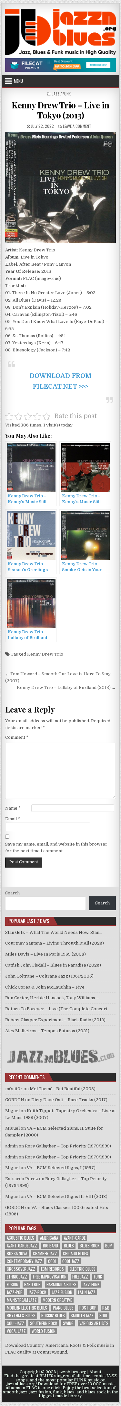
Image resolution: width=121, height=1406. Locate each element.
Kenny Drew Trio (45, 654)
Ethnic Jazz (17, 1277)
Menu (18, 81)
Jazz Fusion (62, 1292)
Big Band (50, 1246)
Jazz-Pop (15, 1292)
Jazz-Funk (90, 1284)
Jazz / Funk (61, 93)
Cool (52, 1261)
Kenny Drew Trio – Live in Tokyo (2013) (60, 110)
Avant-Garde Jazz (22, 1246)
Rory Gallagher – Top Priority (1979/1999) (68, 1146)
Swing (68, 1323)
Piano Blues (63, 1308)
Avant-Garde (75, 1238)
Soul (103, 1315)
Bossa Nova (17, 1253)
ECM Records (52, 1269)
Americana (49, 1238)
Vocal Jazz (16, 1331)
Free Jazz (80, 1277)
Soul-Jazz (15, 1323)
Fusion (12, 1284)
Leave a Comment (77, 126)
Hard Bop (32, 1284)
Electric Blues (83, 1269)
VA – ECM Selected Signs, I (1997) (61, 1167)
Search (12, 893)
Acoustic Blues (20, 1238)
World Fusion (43, 1331)
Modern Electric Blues (27, 1308)
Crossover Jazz (21, 1269)
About (95, 1372)
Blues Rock (89, 1246)
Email (12, 818)
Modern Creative (57, 1300)
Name (13, 808)
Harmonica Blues (61, 1284)
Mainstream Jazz (22, 1300)
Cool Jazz (70, 1261)
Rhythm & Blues (21, 1315)
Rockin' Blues (53, 1315)
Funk (98, 1277)
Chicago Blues (75, 1253)
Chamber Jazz (45, 1253)
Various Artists (93, 1323)
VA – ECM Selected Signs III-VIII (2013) (67, 1196)
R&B (105, 1308)
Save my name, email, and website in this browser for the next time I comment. (56, 847)
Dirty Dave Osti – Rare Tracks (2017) (69, 1099)
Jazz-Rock (37, 1292)
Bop (108, 1246)
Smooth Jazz (82, 1315)
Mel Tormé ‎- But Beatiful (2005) (63, 1088)
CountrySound (52, 1352)
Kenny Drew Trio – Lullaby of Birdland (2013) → (66, 687)
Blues (69, 1246)
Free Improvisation (49, 1277)
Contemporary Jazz (24, 1261)
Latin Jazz (87, 1292)
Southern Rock (43, 1323)
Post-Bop (87, 1308)
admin (11, 1146)
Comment (16, 737)
